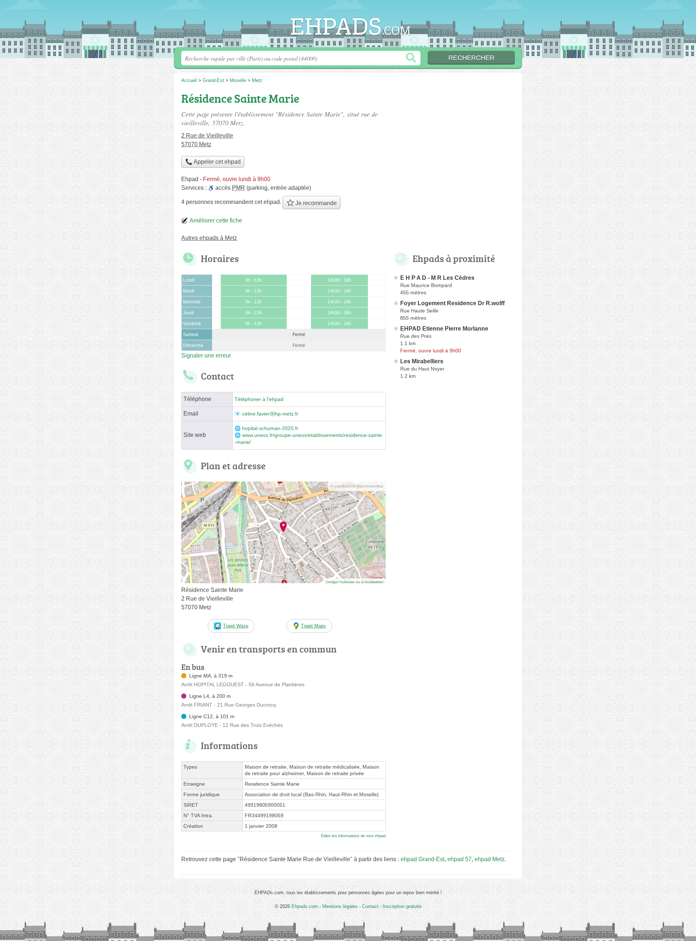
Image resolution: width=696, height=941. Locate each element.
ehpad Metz (490, 859)
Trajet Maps (313, 626)
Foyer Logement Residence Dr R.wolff (452, 303)
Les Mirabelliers (421, 361)
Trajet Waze (235, 626)
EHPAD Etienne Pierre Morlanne (444, 329)
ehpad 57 (459, 859)
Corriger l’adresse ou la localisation (355, 582)
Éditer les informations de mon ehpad (353, 836)
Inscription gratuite (402, 906)
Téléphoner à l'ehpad (259, 399)
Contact (370, 906)
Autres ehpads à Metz (209, 238)
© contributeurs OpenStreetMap (357, 486)
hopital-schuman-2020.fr (270, 428)
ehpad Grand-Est (422, 859)
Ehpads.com (348, 26)
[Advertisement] (454, 551)
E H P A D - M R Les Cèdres (437, 278)
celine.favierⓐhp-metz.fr (270, 414)
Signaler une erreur (206, 355)
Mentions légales (340, 906)
